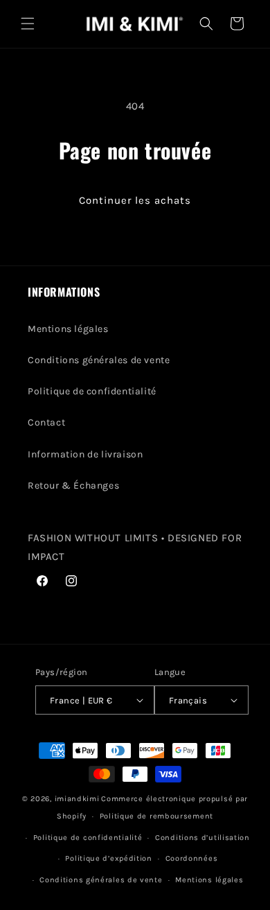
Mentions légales (68, 329)
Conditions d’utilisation (202, 837)
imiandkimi (77, 798)
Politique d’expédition (108, 858)
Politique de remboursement (156, 816)
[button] (27, 23)
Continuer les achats (135, 200)
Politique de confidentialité (92, 391)
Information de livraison (85, 454)
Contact (46, 422)
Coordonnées (191, 858)
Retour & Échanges (73, 485)
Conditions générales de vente (99, 360)
